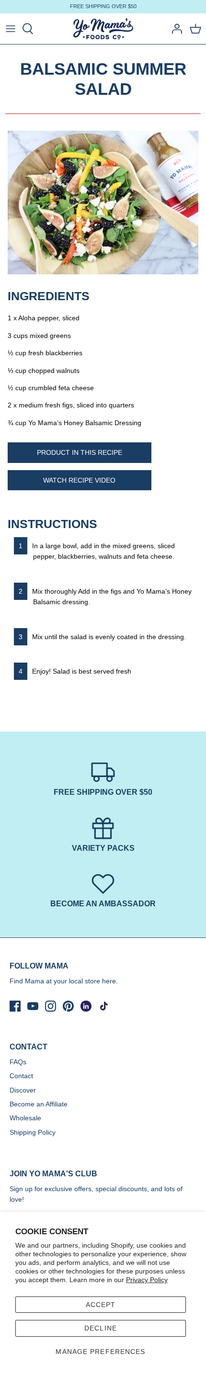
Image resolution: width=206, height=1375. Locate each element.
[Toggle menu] (10, 28)
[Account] (174, 28)
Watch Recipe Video (79, 480)
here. (110, 981)
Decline (100, 1328)
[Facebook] (15, 1006)
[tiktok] (103, 1006)
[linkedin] (86, 1006)
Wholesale (25, 1118)
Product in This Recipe (79, 452)
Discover (23, 1090)
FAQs (18, 1062)
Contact (21, 1076)
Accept (101, 1304)
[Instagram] (50, 1006)
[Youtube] (32, 1006)
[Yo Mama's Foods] (103, 29)
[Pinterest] (68, 1006)
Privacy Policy (147, 1280)
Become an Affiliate (39, 1104)
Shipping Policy (33, 1132)
